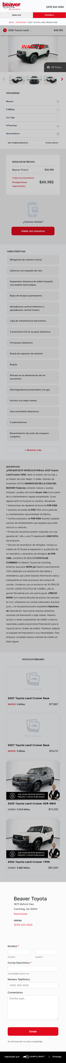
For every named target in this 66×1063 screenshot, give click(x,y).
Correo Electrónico (20, 962)
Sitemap (55, 1056)
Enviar (33, 1031)
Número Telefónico (19, 979)
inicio (11, 22)
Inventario (21, 22)
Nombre (13, 946)
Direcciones (20, 913)
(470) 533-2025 (55, 7)
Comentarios (15, 992)
